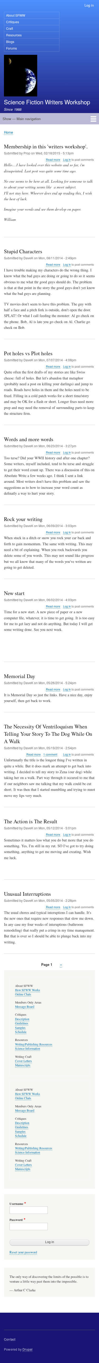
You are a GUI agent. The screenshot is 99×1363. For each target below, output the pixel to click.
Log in (89, 5)
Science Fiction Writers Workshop (47, 102)
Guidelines (21, 1023)
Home (8, 132)
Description (22, 1019)
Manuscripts (22, 1065)
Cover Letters (23, 1061)
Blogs (10, 41)
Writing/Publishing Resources (33, 1044)
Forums (11, 48)
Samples (20, 1028)
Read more (53, 160)
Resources (14, 35)
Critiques (12, 22)
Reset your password (23, 1252)
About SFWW (15, 15)
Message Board (24, 1007)
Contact (9, 1339)
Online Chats (23, 994)
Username (16, 1204)
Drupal (27, 1349)
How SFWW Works (27, 990)
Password (16, 1220)
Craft (9, 28)
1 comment (50, 754)
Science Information (27, 1048)
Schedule (20, 1032)
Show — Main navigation (22, 118)
